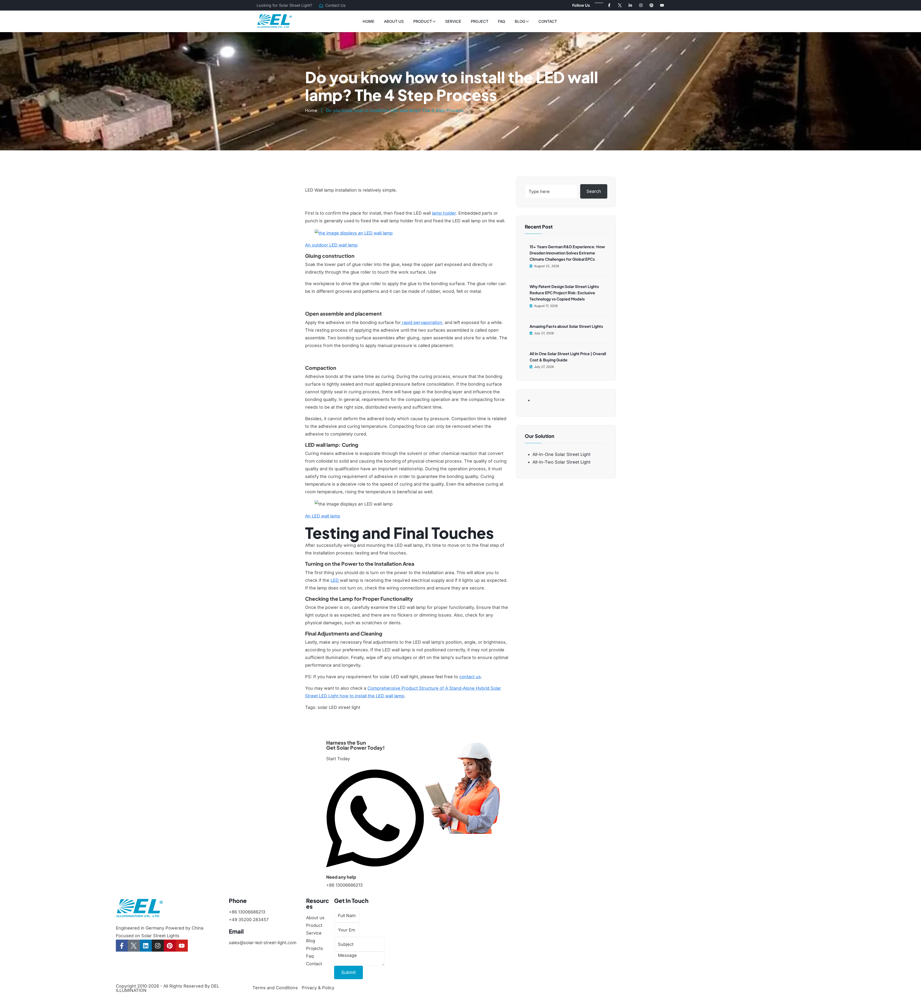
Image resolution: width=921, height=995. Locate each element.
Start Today (338, 758)
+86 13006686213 (344, 885)
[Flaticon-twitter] (620, 5)
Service (453, 21)
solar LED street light (339, 707)
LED (335, 580)
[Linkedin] (146, 946)
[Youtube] (662, 5)
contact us (470, 676)
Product (422, 21)
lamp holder (444, 213)
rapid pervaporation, (422, 322)
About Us (394, 21)
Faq (501, 21)
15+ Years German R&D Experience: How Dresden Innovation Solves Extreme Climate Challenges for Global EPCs (567, 253)
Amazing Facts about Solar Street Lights (566, 326)
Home (368, 21)
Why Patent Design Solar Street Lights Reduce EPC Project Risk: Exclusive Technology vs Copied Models (564, 292)
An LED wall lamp (322, 515)
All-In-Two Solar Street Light (561, 462)
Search (593, 191)
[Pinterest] (651, 5)
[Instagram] (641, 5)
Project (479, 21)
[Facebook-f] (609, 5)
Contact (547, 21)
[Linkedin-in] (630, 5)
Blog (520, 21)
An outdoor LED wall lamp (331, 244)
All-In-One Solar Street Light (561, 454)
